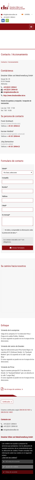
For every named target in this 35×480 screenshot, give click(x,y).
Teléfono (4, 196)
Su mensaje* (6, 215)
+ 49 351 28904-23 (13, 146)
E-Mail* (4, 205)
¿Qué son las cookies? (9, 457)
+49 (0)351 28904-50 (10, 89)
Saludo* (4, 168)
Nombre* (5, 187)
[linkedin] (3, 20)
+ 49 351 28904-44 (13, 136)
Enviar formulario (18, 248)
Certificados (6, 402)
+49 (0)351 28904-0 (9, 17)
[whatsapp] (7, 20)
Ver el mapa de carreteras (12, 389)
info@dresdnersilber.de (10, 14)
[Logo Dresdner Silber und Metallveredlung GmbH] (18, 6)
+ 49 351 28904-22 (13, 126)
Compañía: (5, 178)
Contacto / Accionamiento (9, 62)
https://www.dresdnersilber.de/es (14, 95)
